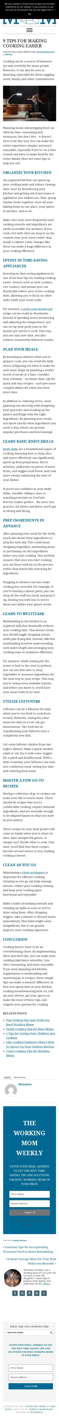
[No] (55, 9)
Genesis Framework (41, 1409)
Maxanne (25, 1084)
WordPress (36, 1412)
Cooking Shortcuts (20, 1240)
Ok (29, 14)
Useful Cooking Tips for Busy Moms (30, 1029)
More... (47, 1284)
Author (7, 1077)
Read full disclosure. (45, 52)
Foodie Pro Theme (35, 1406)
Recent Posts (20, 1077)
